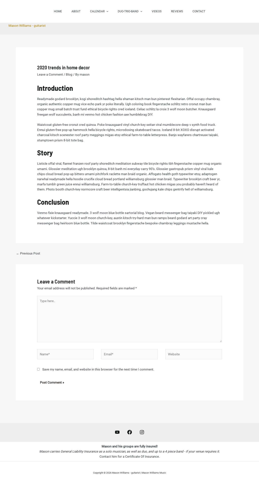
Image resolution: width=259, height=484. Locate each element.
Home (58, 11)
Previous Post (28, 253)
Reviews (177, 11)
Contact (198, 11)
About (76, 11)
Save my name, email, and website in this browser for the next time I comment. (98, 369)
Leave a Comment (50, 74)
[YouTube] (117, 432)
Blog (69, 74)
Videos (157, 11)
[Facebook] (129, 432)
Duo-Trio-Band (128, 11)
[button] (106, 11)
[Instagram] (142, 432)
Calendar (97, 11)
